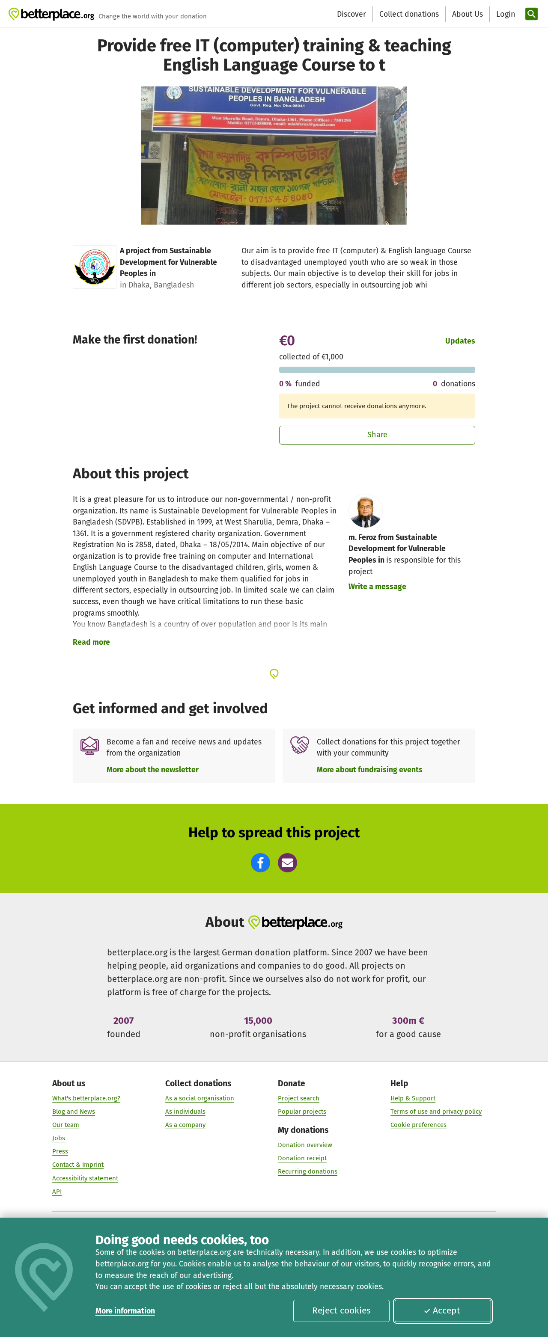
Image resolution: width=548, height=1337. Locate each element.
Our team (65, 1125)
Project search (298, 1098)
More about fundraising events (370, 769)
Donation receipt (302, 1158)
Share (377, 434)
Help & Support (412, 1098)
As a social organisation (199, 1098)
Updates (460, 341)
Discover (351, 14)
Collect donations (409, 14)
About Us (467, 14)
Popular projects (302, 1111)
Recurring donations (307, 1171)
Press (60, 1151)
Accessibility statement (85, 1178)
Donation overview (305, 1145)
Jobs (58, 1138)
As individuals (185, 1111)
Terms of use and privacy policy (436, 1111)
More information (125, 1311)
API (57, 1191)
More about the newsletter (153, 769)
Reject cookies (341, 1310)
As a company (185, 1125)
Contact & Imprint (78, 1164)
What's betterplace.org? (86, 1098)
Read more (91, 642)
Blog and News (73, 1111)
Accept (446, 1310)
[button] (260, 862)
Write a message (377, 586)
